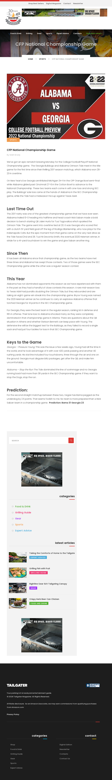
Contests (77, 33)
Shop (12, 744)
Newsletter (78, 3)
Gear (39, 33)
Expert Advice (63, 33)
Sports (49, 33)
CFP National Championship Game (31, 150)
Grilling (29, 33)
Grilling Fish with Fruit (39, 568)
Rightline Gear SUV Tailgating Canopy (48, 583)
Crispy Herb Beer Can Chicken (44, 599)
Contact (67, 3)
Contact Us (65, 758)
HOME (30, 59)
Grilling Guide (23, 512)
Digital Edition (66, 744)
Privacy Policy (13, 714)
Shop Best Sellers (36, 3)
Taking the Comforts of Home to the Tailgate (52, 553)
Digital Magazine (53, 3)
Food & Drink (15, 33)
